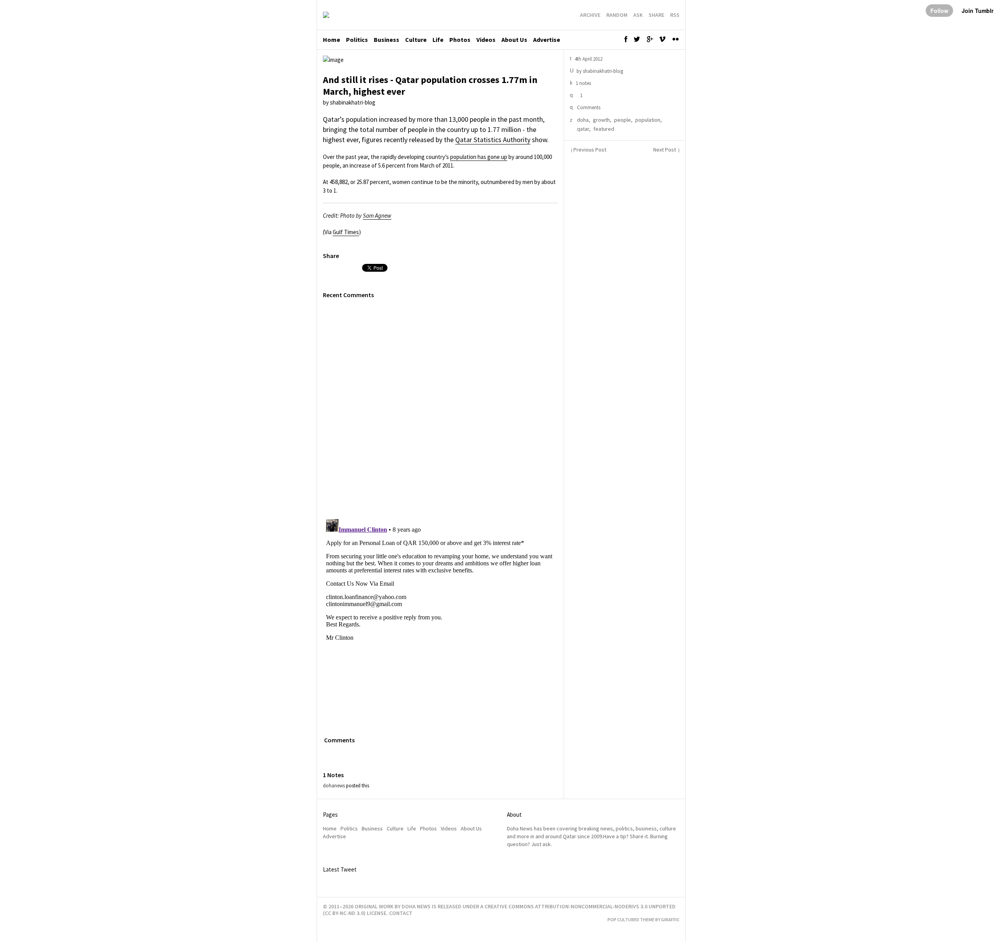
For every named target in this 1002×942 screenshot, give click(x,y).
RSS (674, 14)
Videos (486, 39)
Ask (638, 14)
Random (616, 14)
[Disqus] (440, 405)
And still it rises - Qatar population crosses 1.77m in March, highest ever (430, 85)
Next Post (666, 149)
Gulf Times (346, 232)
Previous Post (588, 149)
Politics (357, 39)
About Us (514, 39)
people (622, 119)
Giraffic (670, 919)
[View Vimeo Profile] (665, 41)
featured (603, 128)
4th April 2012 (586, 59)
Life (438, 39)
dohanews (334, 785)
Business (386, 39)
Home (331, 39)
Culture (416, 39)
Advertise (546, 39)
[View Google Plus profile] (652, 41)
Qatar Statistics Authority (492, 139)
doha (583, 119)
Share (656, 14)
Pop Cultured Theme (630, 919)
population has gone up (478, 157)
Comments (588, 107)
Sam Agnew (377, 215)
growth (601, 119)
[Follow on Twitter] (639, 41)
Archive (590, 14)
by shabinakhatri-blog (349, 102)
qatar (583, 128)
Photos (459, 39)
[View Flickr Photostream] (676, 41)
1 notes (580, 83)
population (647, 119)
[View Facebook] (627, 41)
